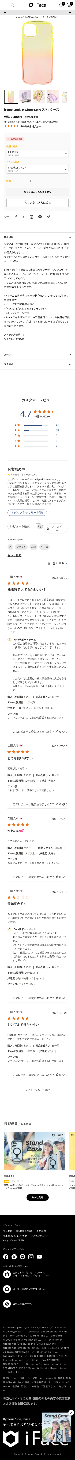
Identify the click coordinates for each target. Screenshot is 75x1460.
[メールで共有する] (48, 217)
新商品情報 (9, 1176)
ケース (44, 547)
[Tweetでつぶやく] (23, 217)
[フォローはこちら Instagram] (31, 217)
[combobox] (58, 563)
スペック (8, 354)
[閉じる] (71, 1413)
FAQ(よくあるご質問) (13, 1240)
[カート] (69, 5)
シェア (8, 217)
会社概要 (7, 1230)
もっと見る (14, 555)
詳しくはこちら (62, 1382)
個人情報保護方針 (24, 1230)
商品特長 (8, 237)
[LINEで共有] (40, 217)
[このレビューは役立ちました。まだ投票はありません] (57, 732)
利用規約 (41, 1230)
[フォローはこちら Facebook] (5, 1256)
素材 (33, 547)
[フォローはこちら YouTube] (39, 1256)
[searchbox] (22, 526)
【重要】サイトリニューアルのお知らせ (37, 12)
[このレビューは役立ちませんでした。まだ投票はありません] (63, 732)
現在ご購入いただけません (37, 191)
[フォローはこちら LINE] (22, 1256)
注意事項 (8, 364)
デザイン (21, 547)
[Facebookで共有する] (16, 217)
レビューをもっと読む (37, 1090)
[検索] (12, 5)
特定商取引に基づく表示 (15, 1235)
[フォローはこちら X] (14, 1256)
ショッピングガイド (39, 1235)
